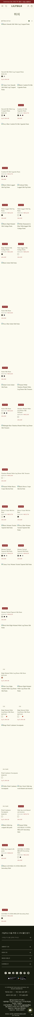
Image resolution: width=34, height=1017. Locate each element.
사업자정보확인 (26, 1005)
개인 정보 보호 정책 (21, 992)
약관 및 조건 (8, 992)
